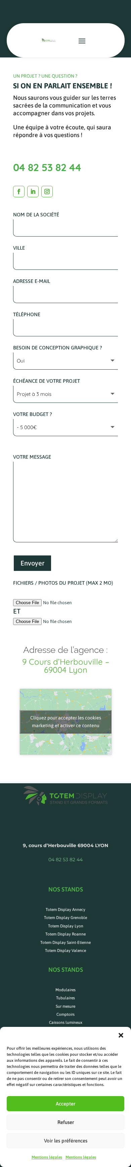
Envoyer (32, 563)
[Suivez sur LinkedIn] (33, 191)
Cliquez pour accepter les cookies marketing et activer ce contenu (65, 721)
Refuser (65, 1122)
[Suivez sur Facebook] (19, 191)
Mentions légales (47, 1157)
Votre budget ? (32, 414)
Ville (19, 248)
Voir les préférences (65, 1140)
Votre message (32, 457)
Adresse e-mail (31, 281)
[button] (121, 1035)
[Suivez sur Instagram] (47, 191)
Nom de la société (36, 214)
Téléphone (26, 314)
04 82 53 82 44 (47, 167)
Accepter (65, 1104)
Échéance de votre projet (46, 381)
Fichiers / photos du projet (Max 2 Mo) (63, 583)
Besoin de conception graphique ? (57, 347)
